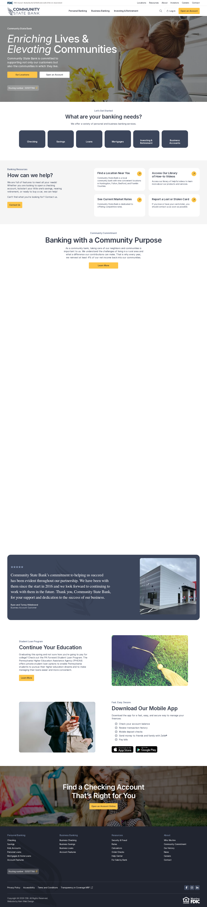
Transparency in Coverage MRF (75, 887)
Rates (114, 844)
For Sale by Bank (119, 860)
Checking (11, 840)
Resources (154, 3)
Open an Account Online (103, 806)
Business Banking (100, 10)
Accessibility (29, 887)
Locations (141, 3)
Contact (196, 3)
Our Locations (22, 74)
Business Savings (67, 844)
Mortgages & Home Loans (19, 856)
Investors (175, 3)
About (165, 3)
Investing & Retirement (126, 10)
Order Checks (118, 852)
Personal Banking (78, 10)
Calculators (117, 848)
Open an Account (189, 11)
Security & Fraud (119, 840)
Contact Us (14, 205)
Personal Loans (14, 852)
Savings (11, 844)
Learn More (103, 265)
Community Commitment (175, 844)
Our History (169, 848)
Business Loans (67, 848)
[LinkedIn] (197, 887)
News (166, 852)
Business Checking (68, 840)
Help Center (117, 856)
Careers (185, 3)
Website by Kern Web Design (20, 901)
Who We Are (169, 840)
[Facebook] (186, 887)
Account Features (15, 860)
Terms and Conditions (48, 887)
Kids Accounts (14, 848)
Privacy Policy (13, 887)
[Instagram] (192, 887)
